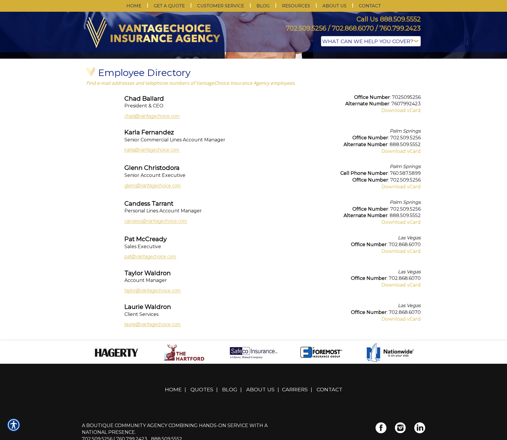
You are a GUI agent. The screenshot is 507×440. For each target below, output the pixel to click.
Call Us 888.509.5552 (388, 19)
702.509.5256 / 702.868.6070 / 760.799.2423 (353, 28)
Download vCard (401, 169)
